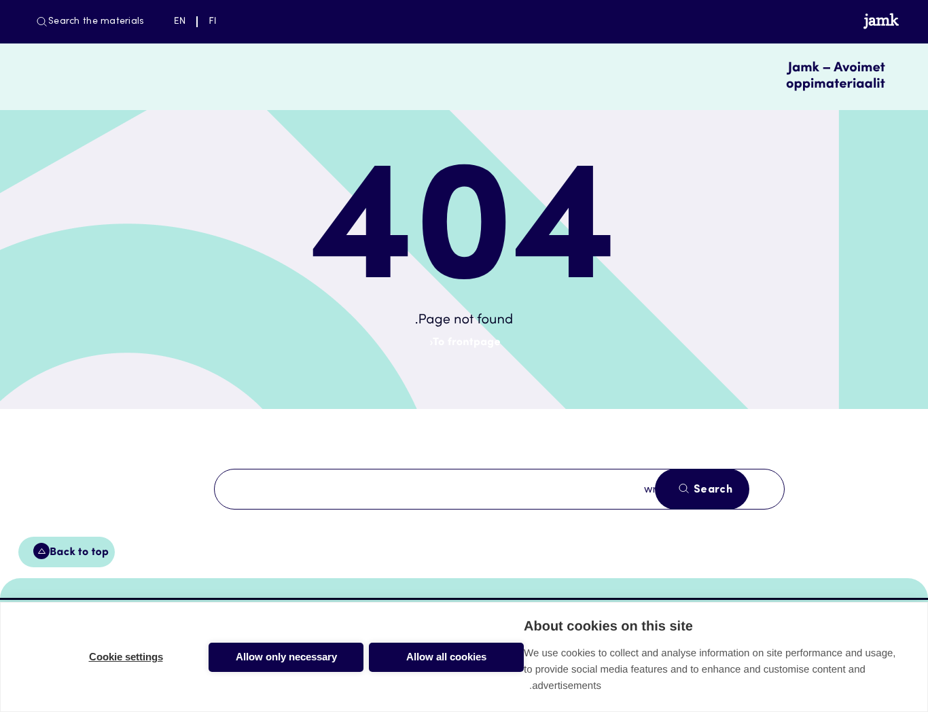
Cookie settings (126, 656)
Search (711, 489)
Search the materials (96, 21)
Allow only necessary (286, 656)
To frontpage (467, 343)
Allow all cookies (446, 656)
